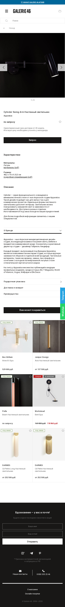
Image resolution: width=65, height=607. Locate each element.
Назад (12, 28)
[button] (3, 67)
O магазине (32, 589)
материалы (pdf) (11, 167)
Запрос (32, 140)
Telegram (63, 295)
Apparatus (8, 116)
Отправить (32, 541)
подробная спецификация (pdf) (18, 177)
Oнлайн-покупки (32, 594)
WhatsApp (63, 311)
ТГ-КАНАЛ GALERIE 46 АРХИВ (32, 2)
